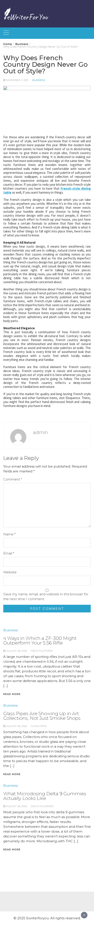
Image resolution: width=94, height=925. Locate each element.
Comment (12, 479)
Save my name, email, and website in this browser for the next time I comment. (45, 596)
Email (8, 553)
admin (40, 432)
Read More (12, 694)
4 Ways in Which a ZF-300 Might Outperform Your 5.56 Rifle (40, 640)
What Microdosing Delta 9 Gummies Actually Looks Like (44, 796)
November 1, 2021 (17, 80)
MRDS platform (42, 650)
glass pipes (39, 726)
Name (9, 534)
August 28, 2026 (16, 650)
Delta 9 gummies (42, 806)
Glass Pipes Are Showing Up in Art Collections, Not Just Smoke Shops (41, 716)
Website (10, 572)
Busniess (38, 80)
